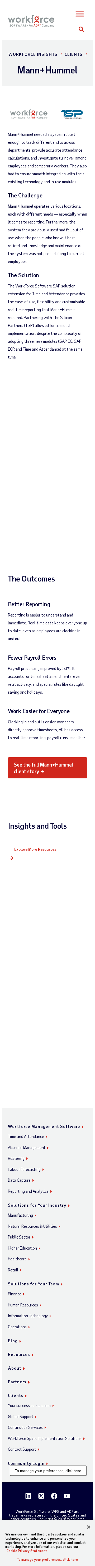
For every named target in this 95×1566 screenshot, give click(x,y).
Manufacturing (20, 1215)
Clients (74, 54)
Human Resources (23, 1304)
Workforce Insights (33, 54)
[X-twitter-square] (41, 1496)
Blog (13, 1340)
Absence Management (26, 1147)
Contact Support (22, 1449)
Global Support (20, 1416)
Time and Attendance (26, 1136)
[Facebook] (54, 1496)
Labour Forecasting (24, 1169)
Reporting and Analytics (28, 1191)
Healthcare (17, 1258)
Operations (17, 1326)
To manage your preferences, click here (48, 1471)
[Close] (88, 1527)
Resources (19, 1354)
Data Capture (19, 1180)
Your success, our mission (29, 1405)
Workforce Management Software (44, 1126)
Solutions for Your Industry (37, 1204)
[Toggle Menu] (80, 14)
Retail (13, 1269)
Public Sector (19, 1237)
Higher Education (22, 1248)
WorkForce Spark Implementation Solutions (45, 1438)
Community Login (26, 1463)
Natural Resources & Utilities (32, 1226)
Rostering (16, 1158)
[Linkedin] (28, 1496)
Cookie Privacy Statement (27, 1551)
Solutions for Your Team (33, 1283)
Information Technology (28, 1315)
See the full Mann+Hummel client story (44, 767)
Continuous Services (25, 1427)
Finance (14, 1293)
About (14, 1367)
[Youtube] (67, 1496)
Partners (17, 1381)
